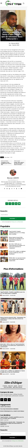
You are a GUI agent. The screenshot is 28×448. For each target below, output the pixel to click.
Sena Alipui (7, 157)
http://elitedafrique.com (13, 180)
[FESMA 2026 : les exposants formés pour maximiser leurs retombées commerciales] (4, 259)
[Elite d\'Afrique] (13, 3)
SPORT (1, 420)
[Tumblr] (16, 188)
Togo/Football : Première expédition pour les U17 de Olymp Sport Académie (17, 233)
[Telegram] (19, 203)
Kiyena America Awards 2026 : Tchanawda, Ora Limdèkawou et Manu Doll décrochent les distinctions (16, 239)
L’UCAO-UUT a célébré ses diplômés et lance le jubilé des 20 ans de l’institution (17, 253)
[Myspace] (11, 188)
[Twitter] (19, 188)
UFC (11, 157)
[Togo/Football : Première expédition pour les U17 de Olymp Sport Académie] (4, 232)
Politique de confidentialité (17, 221)
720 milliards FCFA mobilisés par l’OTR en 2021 (6, 163)
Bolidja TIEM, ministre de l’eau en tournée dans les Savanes (19, 163)
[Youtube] (21, 188)
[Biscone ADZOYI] (13, 172)
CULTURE (2, 426)
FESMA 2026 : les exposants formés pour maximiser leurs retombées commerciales (17, 259)
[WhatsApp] (13, 203)
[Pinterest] (14, 188)
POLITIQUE (12, 27)
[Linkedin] (9, 188)
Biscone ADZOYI (15, 43)
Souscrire (12, 218)
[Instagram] (7, 188)
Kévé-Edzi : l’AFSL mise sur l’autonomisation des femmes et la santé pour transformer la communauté (17, 246)
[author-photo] (1, 295)
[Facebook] (4, 188)
